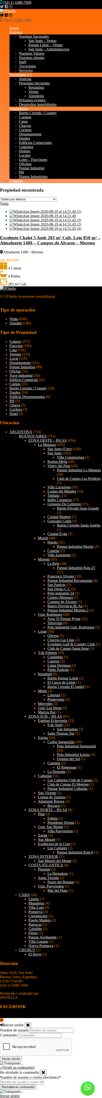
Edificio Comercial (23, 380)
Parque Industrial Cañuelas (67, 789)
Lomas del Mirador (61, 491)
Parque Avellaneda (42, 937)
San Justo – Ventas (42, 41)
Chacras (25, 126)
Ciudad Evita (57, 534)
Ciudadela (55, 657)
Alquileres (36, 96)
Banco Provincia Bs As (64, 606)
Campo (14, 384)
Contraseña (8, 1035)
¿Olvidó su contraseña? (17, 1067)
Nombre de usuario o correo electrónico (30, 1077)
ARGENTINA (20, 432)
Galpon (15, 341)
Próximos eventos (32, 100)
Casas (23, 121)
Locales (25, 155)
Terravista (54, 623)
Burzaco (53, 806)
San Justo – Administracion (48, 49)
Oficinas (25, 164)
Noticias (25, 79)
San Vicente (47, 793)
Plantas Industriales (33, 177)
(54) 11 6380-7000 (17, 2)
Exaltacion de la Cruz (54, 844)
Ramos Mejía (57, 462)
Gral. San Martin (50, 827)
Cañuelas (45, 776)
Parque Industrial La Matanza (79, 470)
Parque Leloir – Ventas (45, 45)
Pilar (41, 814)
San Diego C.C (58, 589)
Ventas (33, 92)
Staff (22, 62)
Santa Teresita (48, 878)
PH (21, 172)
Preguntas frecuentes (34, 83)
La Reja (53, 564)
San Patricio (56, 585)
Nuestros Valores (31, 53)
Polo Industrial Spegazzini (76, 746)
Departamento (20, 363)
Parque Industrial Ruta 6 (75, 852)
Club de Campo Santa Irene (68, 648)
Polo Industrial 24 (60, 593)
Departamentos (30, 134)
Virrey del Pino (58, 466)
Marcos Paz (47, 712)
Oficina (15, 371)
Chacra (14, 405)
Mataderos (36, 903)
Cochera (25, 130)
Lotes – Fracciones (33, 160)
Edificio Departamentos (27, 397)
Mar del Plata (57, 890)
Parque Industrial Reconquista (69, 580)
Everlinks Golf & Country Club (71, 644)
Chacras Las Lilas (60, 640)
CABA (24, 895)
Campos (25, 117)
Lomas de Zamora (51, 797)
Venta (13, 319)
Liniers (33, 899)
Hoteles (24, 151)
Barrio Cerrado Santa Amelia (78, 525)
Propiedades (18, 109)
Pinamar (44, 869)
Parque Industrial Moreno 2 (67, 610)
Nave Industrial (20, 375)
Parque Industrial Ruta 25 (76, 568)
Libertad (53, 695)
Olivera (53, 636)
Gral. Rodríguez (50, 614)
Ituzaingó (45, 674)
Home (14, 28)
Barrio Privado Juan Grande (78, 508)
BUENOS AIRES (32, 436)
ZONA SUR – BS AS (45, 716)
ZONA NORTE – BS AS (47, 810)
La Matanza (47, 445)
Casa (13, 350)
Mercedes (45, 704)
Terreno (15, 354)
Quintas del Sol (68, 759)
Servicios (26, 70)
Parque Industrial (31, 168)
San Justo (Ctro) (59, 449)
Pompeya (35, 912)
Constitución (37, 916)
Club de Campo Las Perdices (79, 479)
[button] (88, 1088)
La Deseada (56, 772)
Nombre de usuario (14, 1030)
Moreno (44, 559)
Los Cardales (57, 848)
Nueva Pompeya (40, 946)
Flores (33, 933)
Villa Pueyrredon (60, 831)
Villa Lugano (38, 941)
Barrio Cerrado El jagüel (65, 687)
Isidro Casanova (59, 500)
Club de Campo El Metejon (68, 784)
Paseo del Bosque (60, 882)
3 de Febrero (47, 653)
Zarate (42, 835)
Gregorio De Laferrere (64, 504)
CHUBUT (27, 950)
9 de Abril (54, 725)
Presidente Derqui (60, 823)
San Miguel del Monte (54, 861)
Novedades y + (20, 75)
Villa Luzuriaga (59, 487)
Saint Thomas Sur (60, 733)
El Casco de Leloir (61, 682)
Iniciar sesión (10, 1096)
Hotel (13, 414)
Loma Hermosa (59, 665)
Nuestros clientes (31, 58)
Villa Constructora (70, 457)
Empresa (16, 32)
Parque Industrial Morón (75, 547)
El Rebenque (66, 767)
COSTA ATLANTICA (45, 865)
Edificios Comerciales (35, 143)
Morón (43, 538)
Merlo (42, 691)
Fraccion (16, 346)
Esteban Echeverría (52, 721)
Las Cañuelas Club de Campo (69, 780)
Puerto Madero (39, 920)
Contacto (16, 181)
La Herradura (57, 874)
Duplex (24, 138)
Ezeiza (43, 738)
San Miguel (46, 840)
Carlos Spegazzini (60, 742)
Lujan (42, 631)
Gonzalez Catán (59, 521)
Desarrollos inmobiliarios (37, 104)
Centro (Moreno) (60, 597)
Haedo (52, 542)
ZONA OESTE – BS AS (47, 440)
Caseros (53, 661)
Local (13, 358)
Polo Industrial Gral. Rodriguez (70, 627)
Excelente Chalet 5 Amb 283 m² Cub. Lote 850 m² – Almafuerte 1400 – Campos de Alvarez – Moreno (50, 240)
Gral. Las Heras (50, 708)
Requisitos (36, 87)
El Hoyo (34, 954)
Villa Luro (36, 907)
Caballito (35, 929)
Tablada (53, 496)
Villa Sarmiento (59, 555)
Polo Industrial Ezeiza (73, 755)
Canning (53, 763)
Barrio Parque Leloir (62, 678)
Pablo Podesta (58, 670)
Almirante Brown (51, 801)
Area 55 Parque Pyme (63, 619)
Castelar (53, 551)
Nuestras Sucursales (34, 36)
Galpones (26, 147)
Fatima (52, 818)
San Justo (54, 453)
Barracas (35, 924)
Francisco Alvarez (60, 576)
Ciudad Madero (59, 517)
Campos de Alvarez (62, 602)
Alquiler (15, 323)
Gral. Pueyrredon (51, 886)
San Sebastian (67, 729)
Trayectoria (27, 66)
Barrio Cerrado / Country (38, 113)
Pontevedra (55, 699)
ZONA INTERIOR (43, 857)
